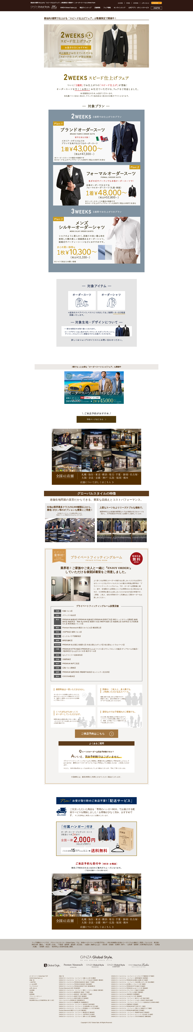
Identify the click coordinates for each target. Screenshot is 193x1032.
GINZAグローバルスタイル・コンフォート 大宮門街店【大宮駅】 (77, 1014)
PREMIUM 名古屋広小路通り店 (74, 645)
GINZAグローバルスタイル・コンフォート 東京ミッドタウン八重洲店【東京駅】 (81, 990)
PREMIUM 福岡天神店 (70, 672)
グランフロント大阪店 (112, 649)
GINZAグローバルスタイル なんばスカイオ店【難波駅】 (126, 996)
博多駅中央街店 (86, 672)
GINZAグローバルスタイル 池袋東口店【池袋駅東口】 (74, 1002)
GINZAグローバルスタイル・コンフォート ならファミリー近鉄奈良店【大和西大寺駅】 (135, 1002)
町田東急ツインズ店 (75, 624)
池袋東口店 (117, 622)
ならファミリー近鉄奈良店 (72, 655)
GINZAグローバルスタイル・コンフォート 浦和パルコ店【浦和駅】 (77, 1016)
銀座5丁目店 (95, 622)
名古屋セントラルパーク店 (115, 645)
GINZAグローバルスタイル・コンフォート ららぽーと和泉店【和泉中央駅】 (132, 1000)
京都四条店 (66, 659)
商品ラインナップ (85, 7)
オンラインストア (119, 7)
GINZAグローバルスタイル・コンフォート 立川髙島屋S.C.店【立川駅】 (79, 1006)
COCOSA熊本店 (68, 676)
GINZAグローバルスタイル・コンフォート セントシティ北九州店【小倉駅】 (132, 1014)
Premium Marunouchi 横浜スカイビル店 (77, 628)
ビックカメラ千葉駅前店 (71, 636)
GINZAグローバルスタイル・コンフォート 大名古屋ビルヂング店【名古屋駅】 (133, 982)
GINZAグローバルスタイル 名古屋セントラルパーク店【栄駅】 (128, 984)
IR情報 (128, 3)
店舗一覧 (31, 980)
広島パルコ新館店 (69, 668)
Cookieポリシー (33, 998)
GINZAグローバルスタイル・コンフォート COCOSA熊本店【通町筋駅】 (131, 1016)
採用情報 (135, 3)
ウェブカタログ (33, 986)
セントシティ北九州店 (101, 672)
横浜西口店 (97, 628)
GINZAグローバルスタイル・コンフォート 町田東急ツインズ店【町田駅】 (79, 1008)
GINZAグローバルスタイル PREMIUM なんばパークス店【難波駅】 (129, 988)
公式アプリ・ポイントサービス (139, 7)
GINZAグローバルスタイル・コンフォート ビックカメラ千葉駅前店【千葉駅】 (133, 976)
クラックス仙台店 (69, 615)
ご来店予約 (156, 8)
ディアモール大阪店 (129, 649)
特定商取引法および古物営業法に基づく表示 (41, 1000)
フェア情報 (107, 7)
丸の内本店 (85, 622)
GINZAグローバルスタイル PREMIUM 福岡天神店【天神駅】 (128, 1010)
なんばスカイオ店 (78, 651)
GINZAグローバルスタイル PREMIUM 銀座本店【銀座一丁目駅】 (77, 982)
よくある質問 (33, 984)
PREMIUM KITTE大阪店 (71, 649)
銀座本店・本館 (74, 622)
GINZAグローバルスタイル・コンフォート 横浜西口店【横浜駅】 (77, 1012)
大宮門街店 (66, 632)
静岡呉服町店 (67, 640)
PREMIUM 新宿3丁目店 (103, 619)
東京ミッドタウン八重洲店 (123, 619)
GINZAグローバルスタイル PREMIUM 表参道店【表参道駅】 (75, 984)
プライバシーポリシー (35, 996)
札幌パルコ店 (67, 611)
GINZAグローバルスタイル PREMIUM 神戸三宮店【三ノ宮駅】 (128, 1006)
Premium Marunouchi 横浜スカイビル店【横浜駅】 (73, 1010)
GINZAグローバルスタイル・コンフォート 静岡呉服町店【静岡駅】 (130, 978)
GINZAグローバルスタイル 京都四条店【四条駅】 (125, 1004)
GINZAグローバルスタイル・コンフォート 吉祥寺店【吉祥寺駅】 (77, 1004)
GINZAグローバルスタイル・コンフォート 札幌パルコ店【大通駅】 (77, 978)
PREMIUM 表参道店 (86, 619)
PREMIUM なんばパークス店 (92, 649)
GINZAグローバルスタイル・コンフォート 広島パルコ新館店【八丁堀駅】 (131, 1008)
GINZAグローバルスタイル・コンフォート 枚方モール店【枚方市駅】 (130, 998)
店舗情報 (97, 7)
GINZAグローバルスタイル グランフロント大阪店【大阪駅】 (128, 990)
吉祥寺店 (125, 622)
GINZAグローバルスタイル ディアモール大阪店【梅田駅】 (127, 992)
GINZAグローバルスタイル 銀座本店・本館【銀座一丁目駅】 (76, 994)
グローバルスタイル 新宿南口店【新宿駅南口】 (72, 1000)
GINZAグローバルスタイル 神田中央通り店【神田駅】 (74, 998)
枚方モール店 (91, 651)
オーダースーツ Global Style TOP (38, 976)
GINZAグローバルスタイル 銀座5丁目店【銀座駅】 (73, 996)
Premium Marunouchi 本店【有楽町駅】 (70, 988)
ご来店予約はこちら (93, 733)
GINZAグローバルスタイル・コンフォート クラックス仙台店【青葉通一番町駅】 (81, 980)
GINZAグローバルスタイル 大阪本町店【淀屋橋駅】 (125, 994)
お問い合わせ (145, 3)
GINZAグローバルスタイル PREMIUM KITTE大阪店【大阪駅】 (128, 986)
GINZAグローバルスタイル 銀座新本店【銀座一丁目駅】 (74, 992)
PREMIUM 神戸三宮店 (70, 663)
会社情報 (120, 3)
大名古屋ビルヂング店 (95, 645)
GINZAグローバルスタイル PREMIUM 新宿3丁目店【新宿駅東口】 (77, 986)
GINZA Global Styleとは (68, 7)
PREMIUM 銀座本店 (70, 619)
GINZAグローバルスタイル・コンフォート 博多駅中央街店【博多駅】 (130, 1012)
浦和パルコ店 (77, 632)
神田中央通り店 (106, 622)
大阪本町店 (66, 651)
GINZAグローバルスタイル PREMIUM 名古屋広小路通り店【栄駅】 (129, 980)
